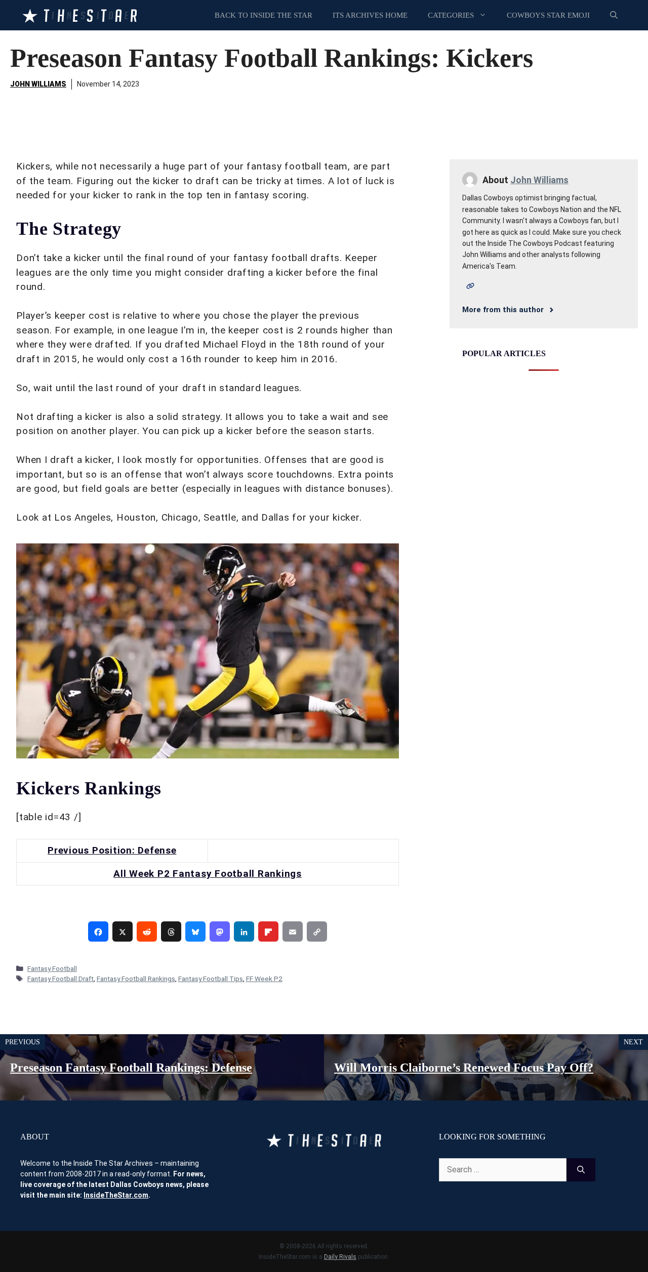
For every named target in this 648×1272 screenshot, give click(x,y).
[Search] (580, 1169)
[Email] (292, 931)
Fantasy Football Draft (60, 978)
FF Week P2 (264, 978)
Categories (451, 15)
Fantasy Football (52, 968)
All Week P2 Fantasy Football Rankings (207, 873)
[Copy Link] (317, 931)
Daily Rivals (340, 1256)
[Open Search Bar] (614, 15)
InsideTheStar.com (116, 1195)
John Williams (38, 84)
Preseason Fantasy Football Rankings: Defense (131, 1067)
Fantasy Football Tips (210, 978)
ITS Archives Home (370, 15)
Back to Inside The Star (263, 15)
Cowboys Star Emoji (548, 15)
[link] (98, 931)
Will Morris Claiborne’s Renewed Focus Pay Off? (463, 1067)
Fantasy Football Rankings (136, 978)
